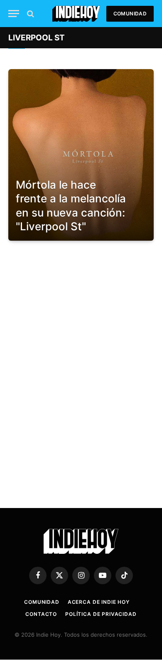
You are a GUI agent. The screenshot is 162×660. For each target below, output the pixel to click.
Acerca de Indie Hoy (99, 602)
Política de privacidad (100, 614)
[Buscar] (29, 13)
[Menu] (13, 13)
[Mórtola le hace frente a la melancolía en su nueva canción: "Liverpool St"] (81, 155)
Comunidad (130, 13)
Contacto (41, 614)
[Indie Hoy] (76, 13)
